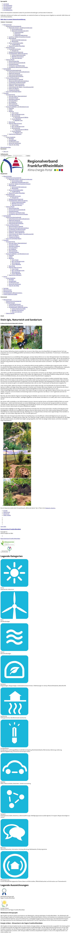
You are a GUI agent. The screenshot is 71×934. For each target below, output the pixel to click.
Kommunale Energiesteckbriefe (17, 62)
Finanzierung (15, 50)
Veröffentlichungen (14, 141)
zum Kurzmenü (7, 8)
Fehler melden (7, 515)
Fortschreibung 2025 (17, 29)
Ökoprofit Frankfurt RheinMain (17, 46)
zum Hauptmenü (7, 5)
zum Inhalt (6, 4)
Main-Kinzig (12, 122)
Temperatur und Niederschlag (17, 66)
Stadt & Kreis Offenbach (15, 134)
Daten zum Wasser (14, 88)
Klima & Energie (7, 24)
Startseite (5, 288)
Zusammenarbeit (18, 32)
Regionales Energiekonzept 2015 (20, 31)
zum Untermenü (7, 7)
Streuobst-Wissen (13, 97)
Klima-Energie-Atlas (14, 61)
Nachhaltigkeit (7, 69)
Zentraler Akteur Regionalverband (18, 96)
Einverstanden (9, 22)
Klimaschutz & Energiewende (13, 26)
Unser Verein (15, 113)
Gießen (11, 110)
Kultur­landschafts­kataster (15, 75)
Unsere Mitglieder (16, 119)
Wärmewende (12, 38)
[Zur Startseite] (32, 172)
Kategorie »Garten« (50, 508)
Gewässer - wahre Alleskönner (17, 85)
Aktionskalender (13, 103)
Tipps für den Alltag (14, 145)
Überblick (11, 108)
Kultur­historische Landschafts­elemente (19, 72)
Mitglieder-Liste (18, 120)
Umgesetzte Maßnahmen (21, 35)
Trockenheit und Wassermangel (17, 82)
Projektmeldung (16, 44)
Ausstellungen (12, 140)
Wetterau (11, 111)
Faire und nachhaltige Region (13, 91)
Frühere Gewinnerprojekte (19, 55)
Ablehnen (3, 22)
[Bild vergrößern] (21, 348)
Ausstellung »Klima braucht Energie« (18, 67)
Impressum (6, 513)
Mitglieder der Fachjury (18, 56)
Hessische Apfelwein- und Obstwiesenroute (17, 107)
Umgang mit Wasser (14, 90)
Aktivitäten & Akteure (14, 99)
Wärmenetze (15, 41)
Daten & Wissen (10, 59)
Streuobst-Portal (10, 94)
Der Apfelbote (12, 102)
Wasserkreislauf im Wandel (16, 79)
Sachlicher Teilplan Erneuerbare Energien (20, 37)
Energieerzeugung (13, 64)
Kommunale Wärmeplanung (19, 40)
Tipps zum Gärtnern (17, 58)
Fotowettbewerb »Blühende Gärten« (18, 53)
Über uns (5, 151)
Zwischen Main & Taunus (15, 123)
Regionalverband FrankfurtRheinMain (10, 538)
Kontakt (5, 510)
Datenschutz (6, 512)
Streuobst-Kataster (14, 105)
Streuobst (6, 93)
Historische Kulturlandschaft (13, 70)
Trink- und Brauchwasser (12, 78)
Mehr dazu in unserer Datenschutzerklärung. (13, 19)
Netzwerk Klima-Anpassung (16, 52)
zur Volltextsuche (7, 10)
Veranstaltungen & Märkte (21, 117)
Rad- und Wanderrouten (18, 114)
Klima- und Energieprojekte (16, 43)
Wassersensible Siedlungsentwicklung (19, 81)
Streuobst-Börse (13, 100)
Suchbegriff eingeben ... (7, 155)
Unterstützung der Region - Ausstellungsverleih (21, 87)
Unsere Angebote (10, 137)
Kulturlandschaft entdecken (16, 76)
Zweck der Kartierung (14, 73)
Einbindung (17, 34)
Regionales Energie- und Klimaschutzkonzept (20, 28)
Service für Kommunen (15, 143)
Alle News (11, 138)
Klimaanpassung (10, 47)
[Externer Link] (35, 549)
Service (5, 135)
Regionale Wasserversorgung (16, 84)
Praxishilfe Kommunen (15, 49)
